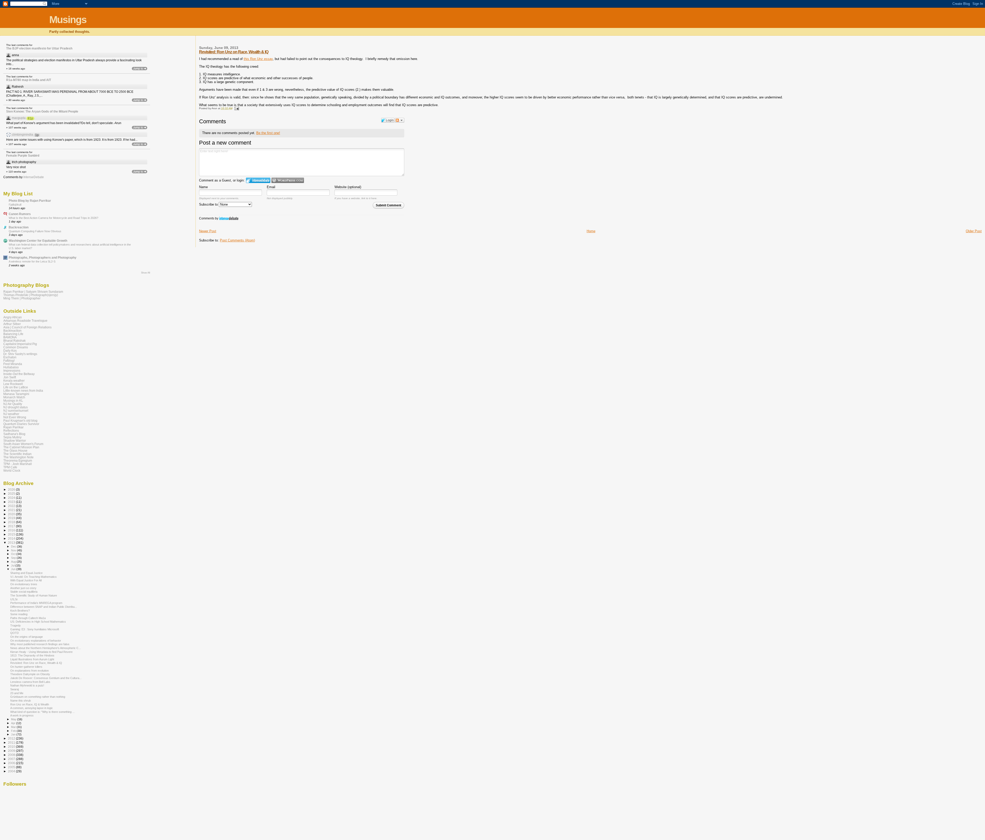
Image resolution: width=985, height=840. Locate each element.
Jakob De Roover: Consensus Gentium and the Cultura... (46, 678)
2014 (12, 538)
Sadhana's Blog (14, 434)
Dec (14, 546)
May (14, 719)
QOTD (14, 632)
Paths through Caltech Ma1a (28, 618)
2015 (12, 534)
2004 (12, 771)
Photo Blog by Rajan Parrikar (30, 200)
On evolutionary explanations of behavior (35, 640)
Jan (13, 734)
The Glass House (15, 450)
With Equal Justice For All (26, 580)
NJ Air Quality (12, 404)
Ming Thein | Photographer (22, 298)
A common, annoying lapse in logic (31, 708)
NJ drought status (15, 407)
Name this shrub (20, 700)
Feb (14, 730)
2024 (12, 497)
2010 (12, 746)
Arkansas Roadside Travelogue (25, 320)
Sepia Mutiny (12, 437)
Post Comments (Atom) (237, 240)
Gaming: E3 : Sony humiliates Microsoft (34, 629)
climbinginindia (22, 134)
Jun (13, 569)
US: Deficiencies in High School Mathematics (38, 621)
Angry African (12, 317)
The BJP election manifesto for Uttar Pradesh (39, 48)
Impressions (11, 370)
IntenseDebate (229, 218)
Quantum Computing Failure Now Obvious (35, 231)
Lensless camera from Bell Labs (30, 681)
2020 (12, 514)
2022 (12, 506)
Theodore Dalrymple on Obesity (30, 674)
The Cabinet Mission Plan (21, 447)
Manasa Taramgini (16, 394)
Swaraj (14, 689)
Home (591, 231)
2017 (12, 526)
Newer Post (207, 231)
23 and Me (16, 693)
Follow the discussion (399, 120)
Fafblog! (9, 360)
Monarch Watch (14, 397)
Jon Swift (9, 377)
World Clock (11, 470)
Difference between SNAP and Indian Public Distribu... (43, 606)
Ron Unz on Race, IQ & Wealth (29, 704)
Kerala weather (14, 380)
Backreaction (18, 227)
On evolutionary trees (23, 584)
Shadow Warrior (14, 440)
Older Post (974, 231)
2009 (12, 750)
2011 (12, 742)
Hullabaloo (11, 367)
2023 (12, 501)
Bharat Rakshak (14, 340)
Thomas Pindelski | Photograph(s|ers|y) (30, 295)
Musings (67, 19)
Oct (13, 553)
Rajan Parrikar (13, 427)
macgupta (19, 118)
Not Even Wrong (14, 417)
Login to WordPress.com (287, 180)
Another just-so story (23, 588)
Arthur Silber (12, 324)
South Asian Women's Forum (23, 444)
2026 (12, 489)
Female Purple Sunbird (22, 155)
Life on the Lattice (15, 387)
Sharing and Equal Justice (26, 572)
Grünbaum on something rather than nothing (37, 696)
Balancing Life (13, 334)
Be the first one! (268, 133)
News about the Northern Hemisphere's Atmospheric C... (45, 648)
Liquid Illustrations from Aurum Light (32, 659)
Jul (13, 565)
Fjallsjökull (15, 204)
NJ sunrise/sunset (15, 410)
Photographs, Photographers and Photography (42, 257)
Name (203, 187)
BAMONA (10, 337)
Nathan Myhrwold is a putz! (27, 685)
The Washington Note (18, 457)
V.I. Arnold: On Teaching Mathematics (33, 576)
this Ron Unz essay (258, 59)
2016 (12, 530)
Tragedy (15, 625)
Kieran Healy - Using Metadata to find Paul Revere (41, 651)
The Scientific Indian (17, 454)
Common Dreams (15, 347)
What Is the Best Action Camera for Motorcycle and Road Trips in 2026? (53, 217)
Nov (14, 550)
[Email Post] (236, 108)
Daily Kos (10, 350)
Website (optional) (347, 187)
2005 (12, 767)
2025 (12, 493)
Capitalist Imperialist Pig (20, 344)
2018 (12, 522)
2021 (12, 510)
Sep (14, 557)
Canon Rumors (20, 214)
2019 (12, 518)
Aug (14, 561)
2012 (12, 738)
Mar (14, 726)
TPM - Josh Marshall (17, 463)
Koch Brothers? (20, 610)
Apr (13, 723)
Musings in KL (13, 400)
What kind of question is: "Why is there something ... (42, 711)
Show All (145, 272)
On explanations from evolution (29, 670)
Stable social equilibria (23, 591)
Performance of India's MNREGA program (36, 602)
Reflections (11, 430)
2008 (12, 754)
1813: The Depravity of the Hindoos (32, 655)
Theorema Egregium (17, 460)
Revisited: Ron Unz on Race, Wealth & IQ (233, 52)
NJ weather (11, 414)
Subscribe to (209, 204)
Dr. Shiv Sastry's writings (20, 354)
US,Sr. (14, 599)
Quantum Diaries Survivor (21, 424)
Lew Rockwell (13, 384)
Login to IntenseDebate (258, 180)
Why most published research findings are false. (40, 644)
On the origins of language (26, 636)
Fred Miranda (12, 364)
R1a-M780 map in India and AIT (28, 80)
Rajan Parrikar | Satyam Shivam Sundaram (33, 291)
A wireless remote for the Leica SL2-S (32, 261)
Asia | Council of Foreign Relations (27, 327)
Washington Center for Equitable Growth (38, 240)
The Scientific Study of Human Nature (33, 595)
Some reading (18, 614)
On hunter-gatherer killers (26, 666)
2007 (12, 759)
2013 (12, 542)
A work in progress (22, 715)
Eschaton (9, 357)
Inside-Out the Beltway (19, 374)
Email (271, 187)
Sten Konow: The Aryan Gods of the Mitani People (42, 111)
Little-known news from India (23, 390)
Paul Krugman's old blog (20, 420)
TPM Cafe (10, 467)
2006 (12, 763)
